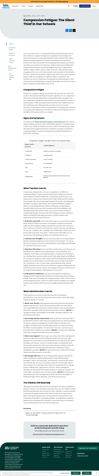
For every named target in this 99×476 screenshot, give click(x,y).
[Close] (96, 473)
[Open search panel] (69, 6)
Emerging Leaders (59, 451)
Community (57, 453)
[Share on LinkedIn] (70, 30)
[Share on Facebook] (67, 30)
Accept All (86, 473)
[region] (49, 473)
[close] (97, 1)
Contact (44, 457)
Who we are (45, 449)
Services (30, 6)
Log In (94, 6)
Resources (15, 6)
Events (23, 6)
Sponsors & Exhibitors (69, 456)
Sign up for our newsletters (88, 448)
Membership (39, 6)
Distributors (69, 453)
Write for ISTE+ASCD (57, 456)
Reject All (75, 473)
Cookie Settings (64, 473)
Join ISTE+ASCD (84, 6)
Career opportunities (46, 452)
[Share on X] (74, 30)
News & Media (46, 455)
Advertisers (69, 451)
